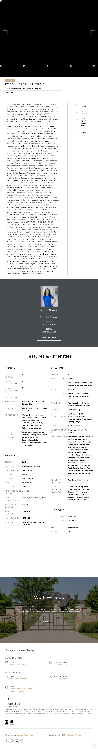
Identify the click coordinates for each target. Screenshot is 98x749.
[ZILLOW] (22, 741)
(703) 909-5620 (49, 324)
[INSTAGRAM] (12, 741)
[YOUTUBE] (17, 741)
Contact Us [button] (49, 622)
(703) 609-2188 (60, 664)
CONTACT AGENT (49, 338)
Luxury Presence (25, 735)
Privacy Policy (74, 735)
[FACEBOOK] (7, 741)
